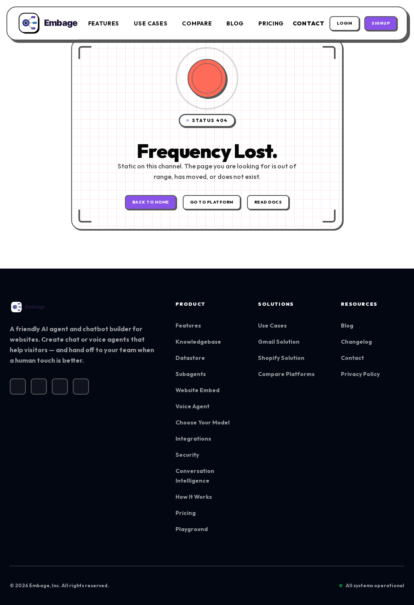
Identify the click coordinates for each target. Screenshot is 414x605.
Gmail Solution (279, 341)
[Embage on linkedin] (60, 386)
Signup (381, 23)
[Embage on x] (18, 386)
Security (187, 454)
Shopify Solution (281, 357)
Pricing (271, 23)
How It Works (193, 496)
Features (104, 23)
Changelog (356, 341)
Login (345, 23)
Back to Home (150, 202)
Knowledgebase (198, 341)
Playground (191, 529)
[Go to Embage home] (48, 23)
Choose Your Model (202, 422)
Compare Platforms (286, 374)
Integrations (193, 438)
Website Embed (197, 390)
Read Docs (268, 202)
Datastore (190, 357)
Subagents (190, 374)
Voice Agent (192, 406)
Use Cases (150, 23)
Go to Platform (211, 202)
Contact (309, 23)
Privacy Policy (360, 374)
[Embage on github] (81, 386)
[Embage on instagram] (39, 386)
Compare (197, 23)
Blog (235, 23)
